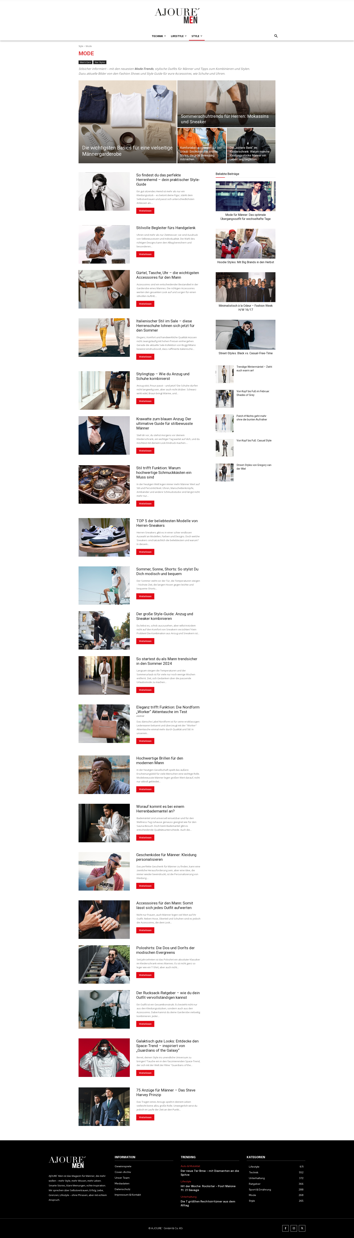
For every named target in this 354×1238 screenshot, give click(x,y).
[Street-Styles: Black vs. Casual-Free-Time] (245, 335)
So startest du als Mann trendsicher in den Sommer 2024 (166, 661)
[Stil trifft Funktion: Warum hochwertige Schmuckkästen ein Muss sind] (104, 484)
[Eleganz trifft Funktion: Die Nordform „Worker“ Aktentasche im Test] (104, 723)
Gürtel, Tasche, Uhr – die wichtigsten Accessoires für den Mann (167, 275)
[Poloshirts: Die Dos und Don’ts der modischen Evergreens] (104, 964)
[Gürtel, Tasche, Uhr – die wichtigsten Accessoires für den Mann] (104, 289)
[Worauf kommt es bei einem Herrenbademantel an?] (104, 823)
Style (81, 46)
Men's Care (85, 62)
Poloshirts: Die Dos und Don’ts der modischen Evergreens (165, 950)
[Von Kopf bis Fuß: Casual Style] (225, 448)
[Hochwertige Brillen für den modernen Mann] (104, 774)
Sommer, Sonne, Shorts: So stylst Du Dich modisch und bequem (167, 571)
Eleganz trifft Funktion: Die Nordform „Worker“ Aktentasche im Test (167, 709)
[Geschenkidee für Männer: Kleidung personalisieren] (104, 871)
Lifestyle (186, 1181)
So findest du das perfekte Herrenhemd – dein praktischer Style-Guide (168, 180)
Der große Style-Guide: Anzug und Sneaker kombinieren (164, 616)
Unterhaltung (189, 1196)
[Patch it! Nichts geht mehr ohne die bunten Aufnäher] (225, 423)
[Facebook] (285, 1228)
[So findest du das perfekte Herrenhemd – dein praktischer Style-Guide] (104, 191)
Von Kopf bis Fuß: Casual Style (254, 440)
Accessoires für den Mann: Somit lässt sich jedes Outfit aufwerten (164, 905)
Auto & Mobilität (190, 1166)
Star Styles (100, 62)
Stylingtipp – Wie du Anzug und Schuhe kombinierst (163, 376)
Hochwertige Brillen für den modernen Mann (159, 760)
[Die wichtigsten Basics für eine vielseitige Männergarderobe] (128, 121)
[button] (274, 36)
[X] (302, 1228)
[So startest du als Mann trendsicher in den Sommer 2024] (104, 675)
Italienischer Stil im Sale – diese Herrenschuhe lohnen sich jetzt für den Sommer (165, 325)
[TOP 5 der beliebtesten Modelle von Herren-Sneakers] (104, 537)
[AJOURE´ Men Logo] (78, 1162)
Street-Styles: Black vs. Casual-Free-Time (246, 353)
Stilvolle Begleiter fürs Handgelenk (165, 228)
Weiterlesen (145, 210)
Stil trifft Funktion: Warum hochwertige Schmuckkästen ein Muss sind (163, 472)
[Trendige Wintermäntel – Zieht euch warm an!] (225, 374)
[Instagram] (294, 1228)
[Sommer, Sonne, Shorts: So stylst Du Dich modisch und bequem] (104, 585)
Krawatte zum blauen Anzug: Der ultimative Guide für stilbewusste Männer (164, 423)
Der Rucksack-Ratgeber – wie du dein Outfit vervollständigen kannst (168, 995)
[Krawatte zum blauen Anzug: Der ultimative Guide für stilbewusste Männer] (104, 435)
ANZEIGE (140, 716)
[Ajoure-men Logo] (177, 16)
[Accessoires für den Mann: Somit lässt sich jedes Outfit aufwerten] (104, 919)
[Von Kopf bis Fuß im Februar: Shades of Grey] (225, 399)
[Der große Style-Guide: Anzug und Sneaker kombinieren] (104, 630)
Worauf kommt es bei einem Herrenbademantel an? (160, 808)
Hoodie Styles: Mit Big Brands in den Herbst (245, 262)
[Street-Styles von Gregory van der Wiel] (225, 472)
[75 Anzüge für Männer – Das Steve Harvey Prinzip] (104, 1106)
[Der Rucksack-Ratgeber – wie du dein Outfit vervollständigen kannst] (104, 1009)
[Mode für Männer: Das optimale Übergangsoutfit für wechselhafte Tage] (245, 196)
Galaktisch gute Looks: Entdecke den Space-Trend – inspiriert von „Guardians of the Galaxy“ (167, 1046)
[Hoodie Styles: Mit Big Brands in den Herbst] (245, 244)
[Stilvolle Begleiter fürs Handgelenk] (104, 244)
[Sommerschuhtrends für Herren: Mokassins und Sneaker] (226, 103)
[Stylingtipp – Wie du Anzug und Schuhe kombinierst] (104, 390)
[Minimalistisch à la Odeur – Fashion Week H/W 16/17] (245, 287)
